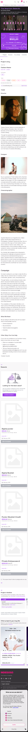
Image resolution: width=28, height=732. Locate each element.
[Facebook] (1, 678)
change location (21, 5)
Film (2, 74)
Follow (14, 45)
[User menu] (24, 2)
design (8, 80)
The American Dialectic (10, 8)
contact (8, 69)
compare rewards (9, 394)
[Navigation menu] (26, 1)
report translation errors (12, 688)
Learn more (12, 604)
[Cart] (18, 2)
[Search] (15, 2)
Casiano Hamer (6, 10)
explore (10, 624)
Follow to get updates (7, 607)
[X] (3, 678)
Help (12, 596)
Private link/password (11, 561)
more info (3, 69)
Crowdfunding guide (20, 596)
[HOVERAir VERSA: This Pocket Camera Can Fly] (13, 639)
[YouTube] (6, 678)
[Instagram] (8, 678)
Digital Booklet (8, 473)
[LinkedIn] (10, 678)
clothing (3, 80)
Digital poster (7, 429)
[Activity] (21, 1)
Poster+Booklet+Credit (11, 517)
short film (24, 80)
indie (19, 80)
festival (13, 80)
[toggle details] (24, 664)
